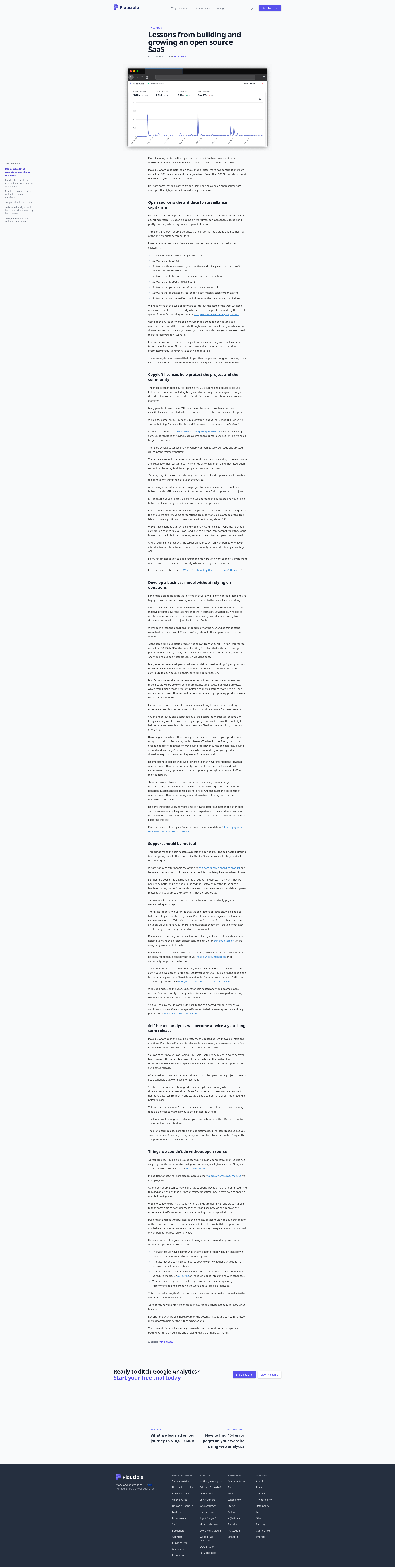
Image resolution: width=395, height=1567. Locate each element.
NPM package (208, 1553)
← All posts (155, 27)
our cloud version (224, 940)
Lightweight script (182, 1487)
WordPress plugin (210, 1530)
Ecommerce (179, 1518)
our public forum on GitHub (180, 1013)
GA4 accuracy (208, 1506)
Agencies (177, 1536)
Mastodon (234, 1530)
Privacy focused (181, 1493)
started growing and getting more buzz (197, 431)
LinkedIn (233, 1536)
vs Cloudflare (207, 1499)
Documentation (237, 1481)
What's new (234, 1499)
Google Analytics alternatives (224, 1176)
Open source (179, 1499)
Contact (260, 1493)
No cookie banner (182, 1506)
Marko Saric (179, 56)
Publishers (178, 1530)
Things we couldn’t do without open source (16, 220)
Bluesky (232, 1524)
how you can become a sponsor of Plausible (204, 981)
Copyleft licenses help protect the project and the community (19, 183)
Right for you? (208, 1518)
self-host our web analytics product (219, 868)
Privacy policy (264, 1499)
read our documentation (211, 956)
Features (177, 1512)
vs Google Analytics (211, 1481)
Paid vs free (207, 1512)
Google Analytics (196, 1168)
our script (183, 1276)
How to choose (209, 1524)
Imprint (260, 1536)
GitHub (232, 1512)
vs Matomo (206, 1493)
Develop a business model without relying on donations (18, 194)
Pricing (220, 8)
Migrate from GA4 (210, 1487)
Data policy (262, 1506)
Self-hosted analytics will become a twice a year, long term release (19, 210)
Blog (230, 1487)
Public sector (179, 1543)
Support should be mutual (18, 202)
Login (251, 8)
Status (231, 1506)
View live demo (269, 1374)
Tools (231, 1493)
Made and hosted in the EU (134, 1485)
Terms (259, 1512)
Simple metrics (180, 1481)
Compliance (263, 1530)
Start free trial (270, 8)
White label (178, 1549)
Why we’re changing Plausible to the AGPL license (212, 570)
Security (260, 1524)
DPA (258, 1518)
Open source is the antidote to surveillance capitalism (17, 171)
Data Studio (207, 1546)
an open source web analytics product (216, 314)
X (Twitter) (234, 1518)
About (259, 1481)
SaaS (175, 1524)
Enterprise (178, 1555)
